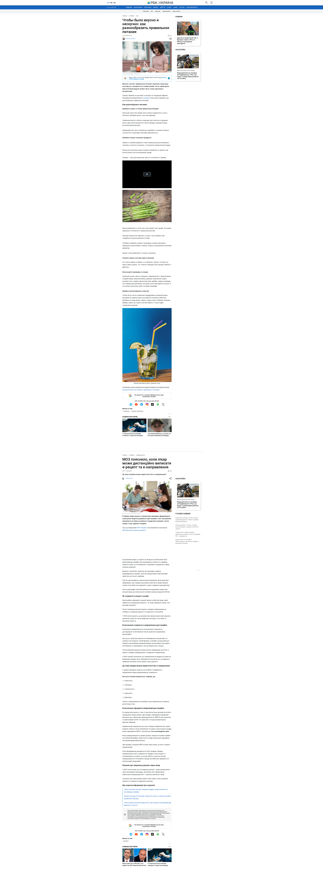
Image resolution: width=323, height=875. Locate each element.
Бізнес (155, 7)
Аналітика (138, 7)
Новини (129, 7)
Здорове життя (166, 11)
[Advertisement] (147, 545)
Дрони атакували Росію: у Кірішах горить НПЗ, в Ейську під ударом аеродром (187, 40)
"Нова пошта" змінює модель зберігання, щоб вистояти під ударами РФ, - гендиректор (187, 534)
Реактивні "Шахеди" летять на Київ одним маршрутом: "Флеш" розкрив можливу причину (186, 519)
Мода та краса (176, 11)
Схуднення (126, 411)
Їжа (152, 11)
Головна (124, 15)
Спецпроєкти (191, 7)
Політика (147, 7)
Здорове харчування (137, 411)
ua (108, 3)
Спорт (169, 7)
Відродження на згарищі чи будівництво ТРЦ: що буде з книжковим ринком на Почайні (188, 75)
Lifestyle (131, 15)
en (111, 3)
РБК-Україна (141, 528)
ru (115, 3)
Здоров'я (125, 841)
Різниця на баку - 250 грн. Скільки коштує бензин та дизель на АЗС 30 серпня (186, 527)
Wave (175, 7)
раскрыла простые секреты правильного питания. (141, 390)
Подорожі (157, 11)
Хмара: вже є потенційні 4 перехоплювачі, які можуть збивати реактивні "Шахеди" (186, 541)
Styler (181, 7)
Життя (162, 7)
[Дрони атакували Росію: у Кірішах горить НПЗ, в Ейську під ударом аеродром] (188, 29)
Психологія (146, 11)
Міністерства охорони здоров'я (134, 530)
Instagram (146, 98)
